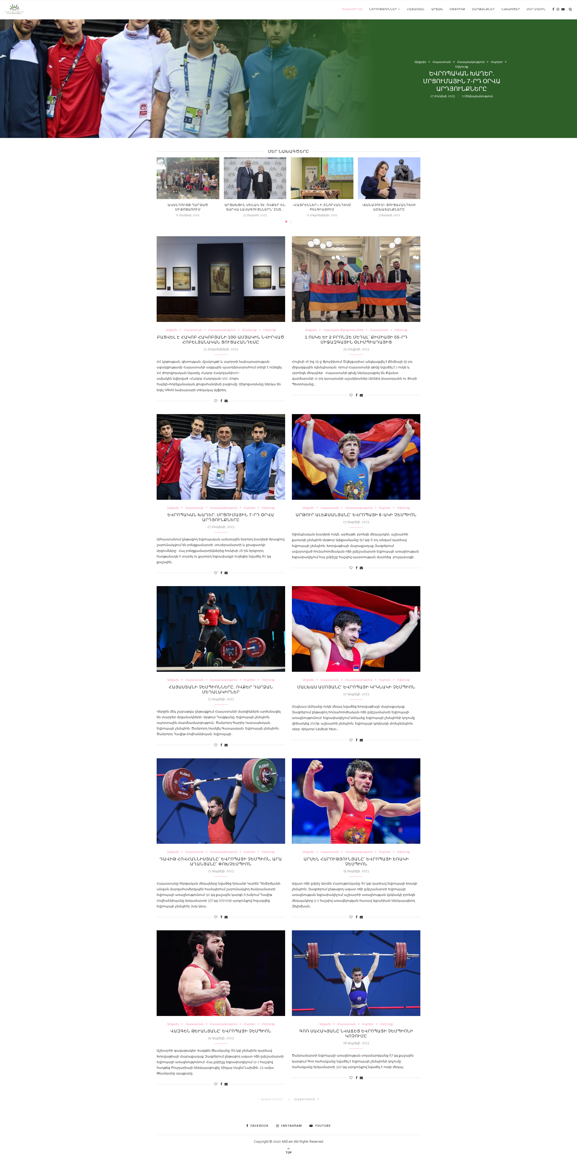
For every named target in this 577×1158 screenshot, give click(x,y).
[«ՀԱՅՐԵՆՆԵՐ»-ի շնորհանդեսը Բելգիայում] (322, 178)
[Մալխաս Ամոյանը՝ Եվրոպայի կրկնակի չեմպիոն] (356, 629)
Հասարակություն (471, 74)
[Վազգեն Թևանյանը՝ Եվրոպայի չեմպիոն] (221, 973)
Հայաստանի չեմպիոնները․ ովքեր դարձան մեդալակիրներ (221, 690)
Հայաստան (416, 9)
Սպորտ (497, 74)
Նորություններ (383, 9)
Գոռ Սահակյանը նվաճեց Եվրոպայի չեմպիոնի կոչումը (356, 1034)
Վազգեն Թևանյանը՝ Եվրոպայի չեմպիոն (220, 1031)
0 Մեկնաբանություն (476, 101)
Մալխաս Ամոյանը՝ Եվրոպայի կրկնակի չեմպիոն (356, 687)
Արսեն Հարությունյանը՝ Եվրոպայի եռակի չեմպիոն (356, 862)
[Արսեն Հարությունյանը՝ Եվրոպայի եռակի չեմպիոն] (356, 801)
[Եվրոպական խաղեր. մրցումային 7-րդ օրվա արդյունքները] (221, 457)
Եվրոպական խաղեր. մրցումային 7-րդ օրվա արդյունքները (220, 517)
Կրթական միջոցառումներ (343, 330)
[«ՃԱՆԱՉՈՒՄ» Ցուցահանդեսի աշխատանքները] (389, 178)
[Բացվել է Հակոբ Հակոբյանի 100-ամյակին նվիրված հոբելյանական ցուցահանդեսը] (221, 279)
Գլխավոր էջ (352, 9)
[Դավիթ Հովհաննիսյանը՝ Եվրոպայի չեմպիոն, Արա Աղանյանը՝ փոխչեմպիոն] (221, 801)
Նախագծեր (510, 9)
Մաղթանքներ (483, 9)
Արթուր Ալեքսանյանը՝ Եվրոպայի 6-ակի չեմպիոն (356, 514)
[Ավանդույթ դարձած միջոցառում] (188, 178)
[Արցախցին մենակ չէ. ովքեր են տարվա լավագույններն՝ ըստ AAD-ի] (255, 178)
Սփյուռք (457, 9)
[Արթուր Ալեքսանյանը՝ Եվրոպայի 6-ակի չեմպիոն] (356, 457)
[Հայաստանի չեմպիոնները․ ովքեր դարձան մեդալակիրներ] (221, 629)
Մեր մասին (536, 9)
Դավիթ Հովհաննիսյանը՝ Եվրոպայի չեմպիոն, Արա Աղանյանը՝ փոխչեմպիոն (221, 862)
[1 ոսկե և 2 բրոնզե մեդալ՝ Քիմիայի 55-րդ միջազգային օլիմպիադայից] (356, 279)
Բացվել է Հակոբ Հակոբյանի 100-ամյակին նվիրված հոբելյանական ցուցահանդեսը (220, 340)
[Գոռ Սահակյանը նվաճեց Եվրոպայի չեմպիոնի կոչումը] (356, 973)
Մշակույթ (249, 330)
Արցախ (437, 9)
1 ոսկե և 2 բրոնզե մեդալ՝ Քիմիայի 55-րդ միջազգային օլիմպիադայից (356, 340)
